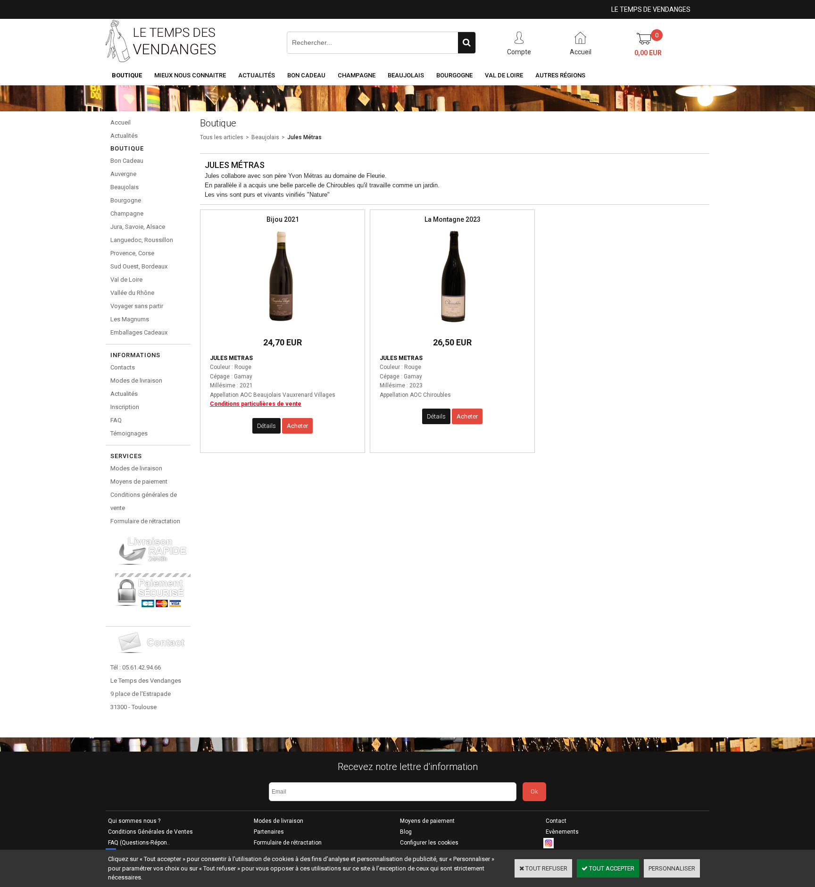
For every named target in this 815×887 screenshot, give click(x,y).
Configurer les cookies (429, 842)
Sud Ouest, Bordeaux (138, 266)
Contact (556, 821)
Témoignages (129, 433)
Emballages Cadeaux (138, 332)
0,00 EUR (648, 53)
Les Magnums (129, 319)
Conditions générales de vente (143, 501)
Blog (406, 831)
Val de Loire (504, 75)
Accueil (120, 122)
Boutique (127, 75)
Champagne (356, 75)
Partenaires (269, 831)
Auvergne (123, 173)
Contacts (122, 367)
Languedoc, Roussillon (141, 239)
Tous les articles (221, 137)
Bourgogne (454, 75)
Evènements (562, 831)
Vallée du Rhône (132, 292)
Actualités (256, 75)
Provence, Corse (132, 253)
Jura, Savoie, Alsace (137, 226)
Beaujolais (406, 75)
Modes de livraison (136, 380)
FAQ (116, 420)
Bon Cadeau (306, 75)
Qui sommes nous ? (134, 821)
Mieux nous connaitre (190, 75)
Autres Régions (560, 75)
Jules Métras (304, 137)
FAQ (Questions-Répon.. (139, 842)
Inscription (124, 406)
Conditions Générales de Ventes (150, 831)
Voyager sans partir (136, 306)
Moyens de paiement (138, 481)
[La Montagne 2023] (453, 326)
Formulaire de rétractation (145, 521)
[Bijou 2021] (283, 326)
